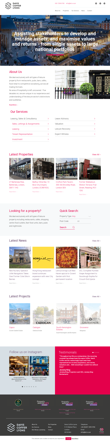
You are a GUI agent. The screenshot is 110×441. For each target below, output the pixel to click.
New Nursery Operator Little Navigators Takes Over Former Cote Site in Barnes (19, 275)
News (83, 10)
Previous (2, 40)
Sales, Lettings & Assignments (26, 124)
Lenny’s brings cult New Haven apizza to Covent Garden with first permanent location (66, 275)
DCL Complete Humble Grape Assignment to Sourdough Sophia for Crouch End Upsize (88, 275)
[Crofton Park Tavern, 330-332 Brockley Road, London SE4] (67, 169)
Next (108, 40)
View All (95, 154)
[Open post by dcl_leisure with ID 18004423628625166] (19, 366)
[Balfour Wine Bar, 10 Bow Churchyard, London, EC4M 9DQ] (43, 169)
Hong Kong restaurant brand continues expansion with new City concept (42, 275)
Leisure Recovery (62, 129)
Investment (17, 139)
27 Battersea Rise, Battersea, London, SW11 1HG (17, 185)
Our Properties (52, 424)
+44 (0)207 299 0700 (88, 427)
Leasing (15, 129)
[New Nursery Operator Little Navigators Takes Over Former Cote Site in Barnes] (20, 257)
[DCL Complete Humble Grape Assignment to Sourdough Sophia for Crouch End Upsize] (90, 257)
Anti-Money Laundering (38, 430)
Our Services (75, 10)
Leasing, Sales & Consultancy (23, 118)
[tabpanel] (55, 39)
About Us (57, 10)
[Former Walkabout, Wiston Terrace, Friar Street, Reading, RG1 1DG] (90, 169)
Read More (13, 105)
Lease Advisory (62, 118)
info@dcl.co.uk (71, 3)
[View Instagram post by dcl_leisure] (27, 374)
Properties (66, 10)
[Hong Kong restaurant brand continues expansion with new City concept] (43, 257)
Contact (89, 10)
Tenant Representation (22, 134)
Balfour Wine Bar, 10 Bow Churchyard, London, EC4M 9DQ (40, 185)
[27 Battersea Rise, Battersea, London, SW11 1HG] (20, 169)
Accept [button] (68, 438)
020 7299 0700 (59, 3)
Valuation (59, 124)
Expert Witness (62, 134)
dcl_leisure (18, 357)
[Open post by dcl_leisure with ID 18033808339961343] (39, 366)
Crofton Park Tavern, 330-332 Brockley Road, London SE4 (65, 185)
